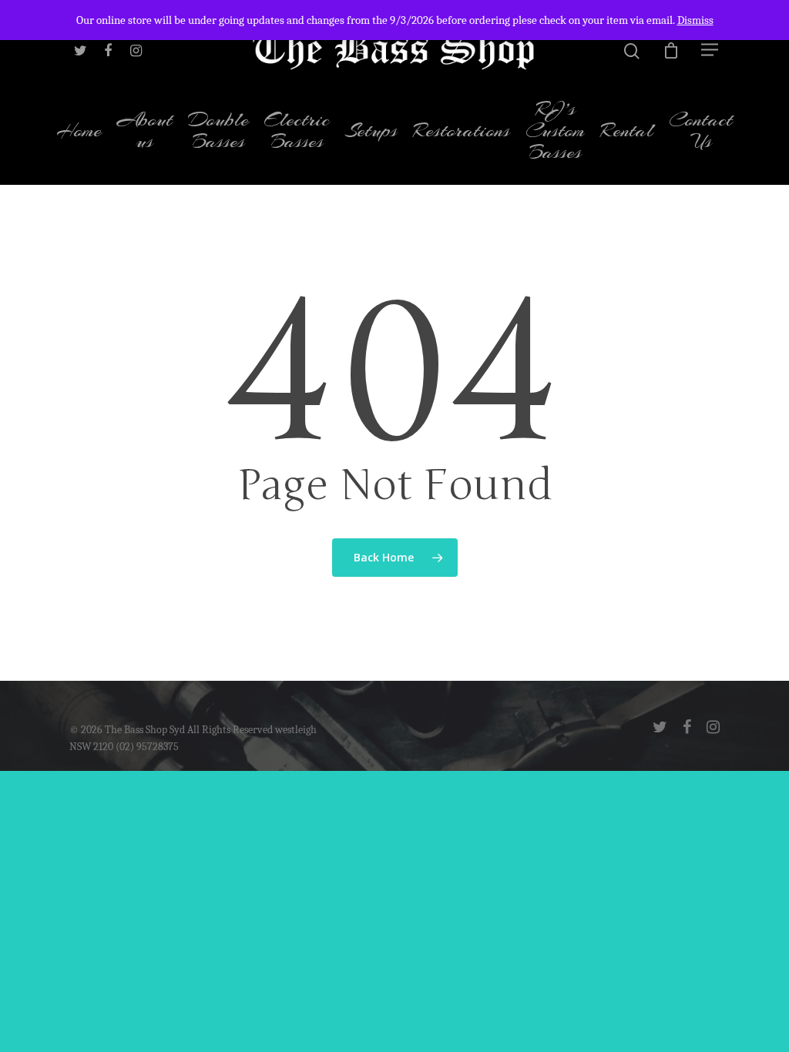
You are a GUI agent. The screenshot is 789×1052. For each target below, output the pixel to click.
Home (79, 132)
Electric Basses (297, 132)
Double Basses (218, 132)
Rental (626, 132)
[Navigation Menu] (710, 49)
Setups (371, 132)
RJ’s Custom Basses (555, 132)
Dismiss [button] (695, 20)
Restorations (461, 132)
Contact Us (701, 132)
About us (145, 132)
